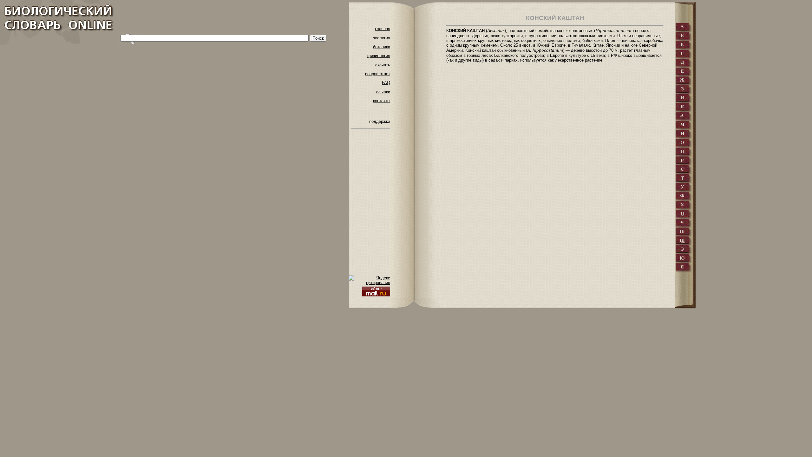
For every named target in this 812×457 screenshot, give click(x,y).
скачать (382, 65)
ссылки (383, 91)
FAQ (386, 82)
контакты (381, 100)
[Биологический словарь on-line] (57, 22)
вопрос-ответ (377, 73)
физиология (378, 55)
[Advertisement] (233, 17)
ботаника (381, 46)
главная (382, 28)
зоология (381, 38)
